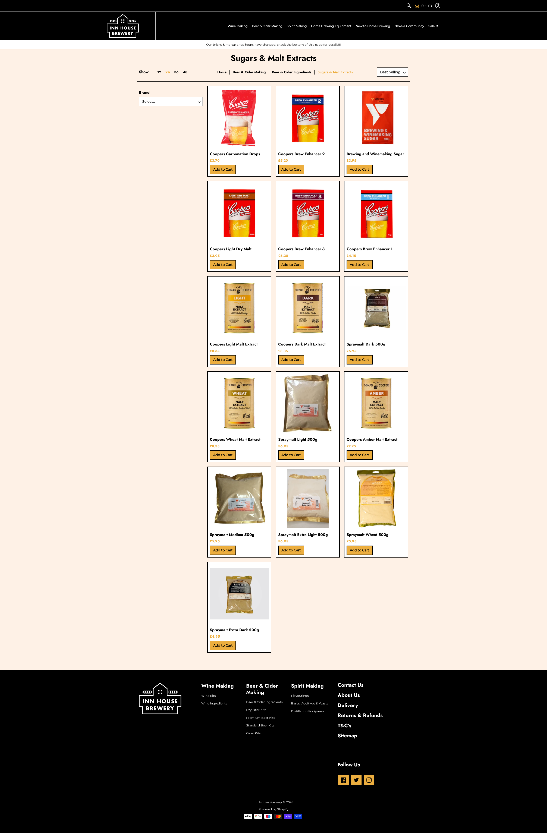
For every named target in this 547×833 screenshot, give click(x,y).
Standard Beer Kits (260, 725)
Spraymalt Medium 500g (232, 534)
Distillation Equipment (308, 711)
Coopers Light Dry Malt (230, 249)
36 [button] (176, 72)
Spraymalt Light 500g (297, 439)
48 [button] (185, 72)
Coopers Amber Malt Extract (372, 439)
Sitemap (347, 735)
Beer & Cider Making (249, 72)
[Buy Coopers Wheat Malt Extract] (239, 403)
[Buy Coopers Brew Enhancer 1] (376, 212)
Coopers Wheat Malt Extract (235, 439)
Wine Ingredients (214, 703)
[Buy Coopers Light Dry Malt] (239, 212)
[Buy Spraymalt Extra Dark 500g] (239, 593)
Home (221, 72)
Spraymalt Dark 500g (366, 344)
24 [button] (167, 72)
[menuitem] (409, 6)
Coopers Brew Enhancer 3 (301, 249)
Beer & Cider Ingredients (291, 72)
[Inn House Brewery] (123, 26)
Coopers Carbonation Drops (235, 154)
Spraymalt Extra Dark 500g (234, 630)
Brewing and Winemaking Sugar (375, 154)
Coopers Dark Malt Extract (302, 344)
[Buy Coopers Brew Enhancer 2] (307, 117)
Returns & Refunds (360, 715)
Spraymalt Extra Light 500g (303, 534)
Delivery (348, 705)
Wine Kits (208, 696)
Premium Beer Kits (260, 718)
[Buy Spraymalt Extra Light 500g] (307, 498)
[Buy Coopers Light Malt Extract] (239, 308)
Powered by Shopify (273, 809)
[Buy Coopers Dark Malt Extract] (307, 308)
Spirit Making (307, 686)
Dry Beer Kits (256, 710)
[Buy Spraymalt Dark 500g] (376, 308)
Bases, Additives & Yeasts (309, 703)
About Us (349, 695)
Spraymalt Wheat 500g (367, 534)
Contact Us (350, 685)
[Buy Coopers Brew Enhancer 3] (307, 212)
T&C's (344, 725)
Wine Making (217, 686)
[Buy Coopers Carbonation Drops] (239, 117)
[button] (423, 6)
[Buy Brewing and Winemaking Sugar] (376, 117)
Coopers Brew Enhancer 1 (370, 249)
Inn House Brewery (268, 802)
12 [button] (159, 72)
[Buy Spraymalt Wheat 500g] (376, 498)
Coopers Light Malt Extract (234, 344)
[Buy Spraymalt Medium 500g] (239, 498)
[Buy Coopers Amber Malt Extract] (376, 403)
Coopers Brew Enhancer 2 (301, 154)
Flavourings (300, 696)
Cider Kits (253, 733)
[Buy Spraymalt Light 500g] (307, 403)
